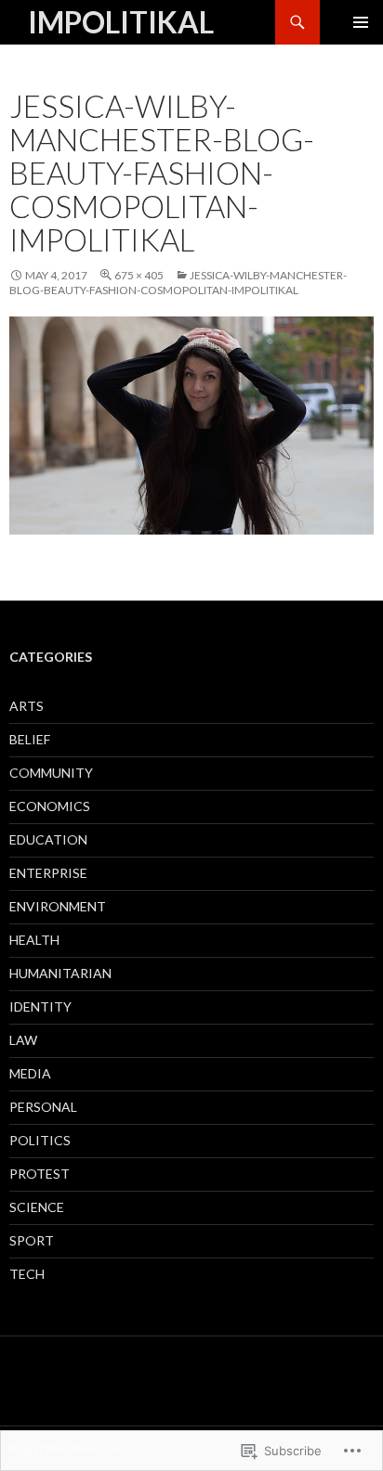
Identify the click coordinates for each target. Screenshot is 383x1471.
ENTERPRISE (48, 873)
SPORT (31, 1240)
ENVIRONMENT (57, 906)
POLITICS (40, 1140)
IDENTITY (40, 1006)
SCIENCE (36, 1207)
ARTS (26, 706)
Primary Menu (360, 22)
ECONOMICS (49, 806)
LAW (23, 1040)
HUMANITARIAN (60, 973)
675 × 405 (139, 275)
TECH (27, 1274)
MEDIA (30, 1073)
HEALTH (34, 940)
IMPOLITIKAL (121, 22)
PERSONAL (43, 1107)
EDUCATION (48, 839)
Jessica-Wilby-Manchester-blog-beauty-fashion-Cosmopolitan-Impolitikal (178, 282)
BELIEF (29, 739)
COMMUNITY (51, 773)
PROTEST (39, 1173)
